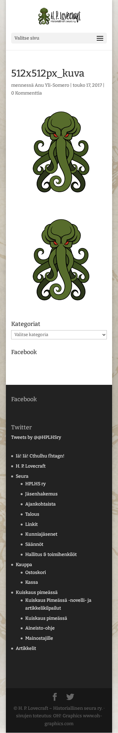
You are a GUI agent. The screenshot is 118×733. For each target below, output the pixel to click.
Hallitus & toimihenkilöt (51, 554)
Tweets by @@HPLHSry (36, 437)
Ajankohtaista (40, 504)
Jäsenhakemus (41, 494)
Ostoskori (35, 572)
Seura (22, 476)
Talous (32, 514)
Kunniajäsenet (41, 534)
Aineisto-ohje (40, 628)
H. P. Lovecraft (31, 466)
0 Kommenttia (26, 93)
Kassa (31, 582)
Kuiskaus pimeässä (37, 592)
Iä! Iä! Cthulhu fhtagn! (40, 456)
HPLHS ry (35, 484)
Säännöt (34, 544)
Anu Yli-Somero (52, 85)
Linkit (31, 524)
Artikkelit (26, 648)
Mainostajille (39, 638)
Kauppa (24, 564)
